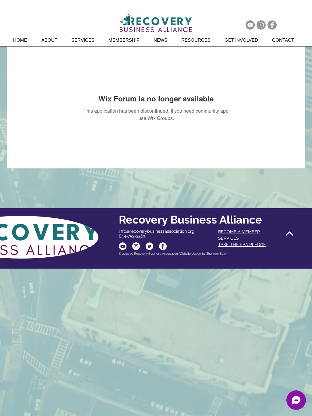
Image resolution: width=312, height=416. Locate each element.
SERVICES (228, 238)
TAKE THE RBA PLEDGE (242, 244)
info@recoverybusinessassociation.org (156, 231)
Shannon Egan (216, 253)
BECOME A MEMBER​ (239, 231)
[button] (85, 40)
